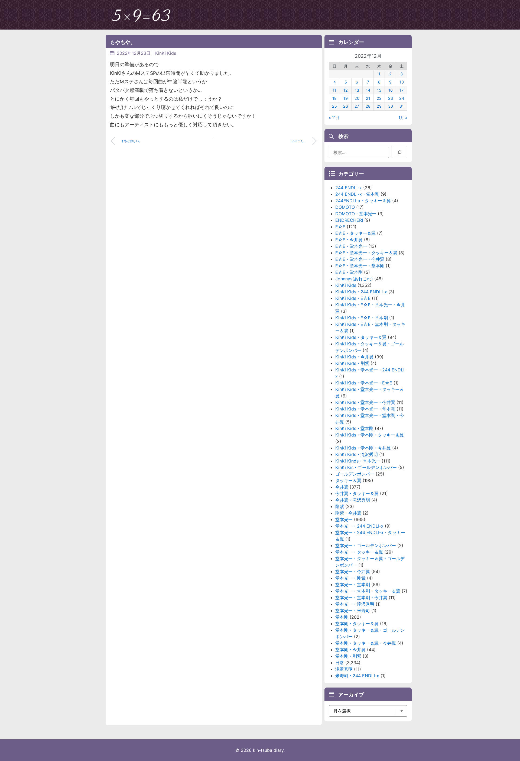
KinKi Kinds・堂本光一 (357, 461)
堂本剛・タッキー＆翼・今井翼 (365, 643)
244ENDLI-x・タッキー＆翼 (363, 200)
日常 (339, 662)
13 (357, 90)
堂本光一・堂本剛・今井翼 (361, 597)
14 (368, 90)
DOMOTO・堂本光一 (355, 213)
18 (334, 98)
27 (357, 106)
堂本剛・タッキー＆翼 (357, 623)
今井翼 (341, 487)
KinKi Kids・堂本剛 (354, 428)
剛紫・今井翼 (348, 513)
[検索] (399, 152)
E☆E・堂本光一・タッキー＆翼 (366, 252)
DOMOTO (345, 207)
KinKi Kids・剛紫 (352, 363)
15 (379, 90)
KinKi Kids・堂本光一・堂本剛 (365, 409)
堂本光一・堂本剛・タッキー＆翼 (367, 591)
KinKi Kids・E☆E (352, 298)
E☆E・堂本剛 (349, 272)
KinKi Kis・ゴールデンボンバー (366, 467)
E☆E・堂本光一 (351, 246)
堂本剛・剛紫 (348, 656)
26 (345, 106)
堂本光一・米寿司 (352, 610)
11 (334, 90)
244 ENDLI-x (348, 187)
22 (379, 98)
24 (401, 98)
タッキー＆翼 (348, 480)
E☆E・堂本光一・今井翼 (359, 259)
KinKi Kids (165, 53)
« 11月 (334, 117)
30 (390, 106)
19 (345, 98)
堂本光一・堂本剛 (352, 584)
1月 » (402, 117)
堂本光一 (344, 519)
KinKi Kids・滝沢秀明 (356, 454)
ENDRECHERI (349, 220)
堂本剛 (341, 617)
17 (401, 90)
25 (334, 106)
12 (345, 90)
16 (390, 90)
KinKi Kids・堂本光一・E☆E (363, 383)
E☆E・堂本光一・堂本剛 (359, 265)
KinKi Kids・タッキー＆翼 (360, 337)
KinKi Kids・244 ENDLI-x (361, 291)
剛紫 (339, 506)
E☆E (340, 226)
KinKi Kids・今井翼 (354, 356)
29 (379, 106)
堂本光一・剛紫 (350, 578)
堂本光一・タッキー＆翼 (359, 552)
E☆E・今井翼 (349, 239)
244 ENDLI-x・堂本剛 (357, 194)
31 (401, 106)
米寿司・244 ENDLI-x (357, 675)
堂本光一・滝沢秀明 (354, 604)
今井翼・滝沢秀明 (352, 500)
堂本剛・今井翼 (350, 649)
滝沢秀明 (344, 669)
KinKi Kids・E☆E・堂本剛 (361, 317)
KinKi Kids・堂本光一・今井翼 (365, 402)
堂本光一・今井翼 (352, 571)
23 (390, 98)
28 (368, 106)
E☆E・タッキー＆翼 (355, 233)
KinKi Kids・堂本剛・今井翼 (363, 448)
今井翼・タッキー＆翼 (357, 493)
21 (368, 98)
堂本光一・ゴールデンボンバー (365, 545)
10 (401, 82)
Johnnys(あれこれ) (354, 278)
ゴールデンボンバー (354, 474)
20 (357, 98)
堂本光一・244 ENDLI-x (359, 526)
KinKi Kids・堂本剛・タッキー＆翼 (369, 435)
